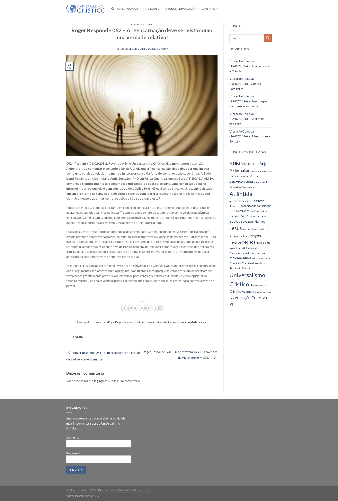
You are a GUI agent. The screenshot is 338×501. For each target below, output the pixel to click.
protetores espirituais (255, 253)
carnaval (259, 201)
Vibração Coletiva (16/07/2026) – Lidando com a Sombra (249, 136)
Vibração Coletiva (251, 297)
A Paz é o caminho (244, 187)
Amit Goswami (147, 322)
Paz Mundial (252, 248)
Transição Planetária (241, 268)
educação (234, 216)
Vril (232, 304)
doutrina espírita (259, 211)
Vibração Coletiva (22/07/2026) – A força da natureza (246, 118)
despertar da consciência (256, 205)
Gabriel (249, 221)
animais (258, 181)
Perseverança (237, 253)
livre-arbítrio (258, 229)
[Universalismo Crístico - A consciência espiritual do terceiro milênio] (85, 9)
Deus (232, 210)
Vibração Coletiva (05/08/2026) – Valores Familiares (245, 83)
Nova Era (234, 248)
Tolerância (235, 263)
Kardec (246, 229)
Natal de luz (263, 242)
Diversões (242, 210)
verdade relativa (197, 322)
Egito (243, 216)
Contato (208, 8)
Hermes (260, 221)
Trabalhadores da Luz (254, 263)
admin (165, 49)
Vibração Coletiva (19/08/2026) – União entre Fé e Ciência (249, 66)
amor (249, 181)
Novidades (151, 8)
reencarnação (179, 322)
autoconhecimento (241, 201)
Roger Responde (141, 24)
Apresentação (127, 8)
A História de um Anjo (248, 163)
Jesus (235, 228)
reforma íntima (240, 258)
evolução (237, 221)
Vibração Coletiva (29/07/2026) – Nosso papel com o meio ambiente (248, 101)
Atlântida (240, 193)
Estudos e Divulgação (181, 8)
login (97, 381)
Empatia (250, 216)
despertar (234, 205)
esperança (261, 216)
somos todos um (261, 258)
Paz (242, 248)
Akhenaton (239, 170)
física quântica (163, 322)
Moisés (248, 241)
